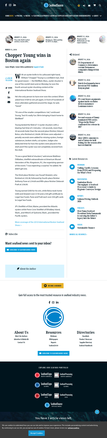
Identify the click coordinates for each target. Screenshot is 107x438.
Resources (53, 332)
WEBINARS (81, 164)
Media (28, 15)
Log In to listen (8, 79)
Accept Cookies (37, 433)
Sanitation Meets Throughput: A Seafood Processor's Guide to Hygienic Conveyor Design (89, 186)
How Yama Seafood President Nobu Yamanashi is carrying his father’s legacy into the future (89, 215)
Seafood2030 (38, 15)
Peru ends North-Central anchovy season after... (22, 40)
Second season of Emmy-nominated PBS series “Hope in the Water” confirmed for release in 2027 (89, 122)
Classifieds (85, 336)
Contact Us (21, 342)
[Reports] (73, 198)
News (12, 15)
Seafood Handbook (79, 15)
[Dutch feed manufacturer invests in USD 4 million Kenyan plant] (73, 82)
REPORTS (80, 196)
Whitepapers (53, 339)
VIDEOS (79, 224)
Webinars (53, 336)
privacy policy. (73, 428)
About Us (21, 332)
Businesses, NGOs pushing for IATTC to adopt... (54, 40)
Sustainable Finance (86, 227)
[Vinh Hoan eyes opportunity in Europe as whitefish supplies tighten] (103, 39)
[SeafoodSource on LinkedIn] (14, 5)
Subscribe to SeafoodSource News (22, 249)
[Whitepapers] (73, 181)
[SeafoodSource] (53, 5)
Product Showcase (50, 15)
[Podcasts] (73, 210)
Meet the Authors (21, 336)
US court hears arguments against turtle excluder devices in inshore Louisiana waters (89, 103)
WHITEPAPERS (82, 179)
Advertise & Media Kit (21, 339)
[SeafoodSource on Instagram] (10, 5)
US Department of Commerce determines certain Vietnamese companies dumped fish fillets (88, 67)
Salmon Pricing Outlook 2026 (87, 200)
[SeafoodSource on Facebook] (6, 5)
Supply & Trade (39, 67)
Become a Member (54, 285)
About (96, 15)
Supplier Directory (65, 15)
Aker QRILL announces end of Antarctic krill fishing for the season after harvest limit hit (90, 141)
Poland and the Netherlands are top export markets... (83, 41)
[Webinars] (73, 166)
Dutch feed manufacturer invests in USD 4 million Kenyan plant (89, 86)
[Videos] (73, 226)
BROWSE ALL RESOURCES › (78, 234)
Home (7, 15)
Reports (53, 342)
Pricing (19, 15)
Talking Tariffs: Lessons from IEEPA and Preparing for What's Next (89, 170)
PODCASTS (80, 208)
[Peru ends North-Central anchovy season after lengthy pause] (9, 39)
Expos (89, 15)
